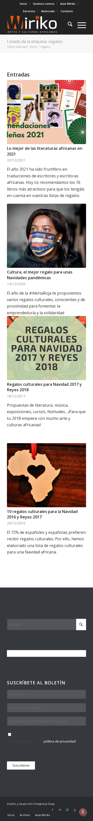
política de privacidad (60, 741)
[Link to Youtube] (75, 810)
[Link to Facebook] (52, 810)
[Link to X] (60, 810)
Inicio (23, 3)
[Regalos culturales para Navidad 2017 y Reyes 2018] (46, 348)
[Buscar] (67, 25)
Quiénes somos (43, 3)
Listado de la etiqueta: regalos (34, 41)
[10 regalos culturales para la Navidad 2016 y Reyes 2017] (46, 475)
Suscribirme (21, 765)
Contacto (67, 11)
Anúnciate (48, 11)
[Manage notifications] (83, 812)
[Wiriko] (38, 25)
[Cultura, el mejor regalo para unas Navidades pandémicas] (46, 236)
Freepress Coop (44, 804)
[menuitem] (23, 3)
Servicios (29, 11)
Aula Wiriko (67, 3)
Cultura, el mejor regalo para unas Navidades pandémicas (39, 274)
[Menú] (79, 25)
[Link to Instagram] (67, 810)
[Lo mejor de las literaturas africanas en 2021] (46, 112)
